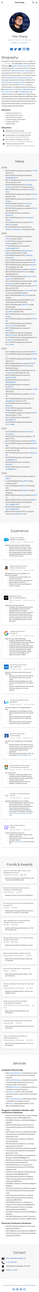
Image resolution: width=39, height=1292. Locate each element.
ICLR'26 (32, 262)
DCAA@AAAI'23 (11, 469)
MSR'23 (8, 479)
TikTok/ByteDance (24, 92)
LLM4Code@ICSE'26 (12, 248)
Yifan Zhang (19, 2)
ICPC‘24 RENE (10, 424)
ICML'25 (33, 352)
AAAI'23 (33, 500)
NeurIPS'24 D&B (11, 377)
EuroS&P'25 (9, 312)
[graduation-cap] (20, 50)
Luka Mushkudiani (15, 1099)
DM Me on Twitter (12, 1270)
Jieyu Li (11, 1092)
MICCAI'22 (24, 490)
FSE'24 (23, 366)
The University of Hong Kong (19, 767)
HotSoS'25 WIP (10, 326)
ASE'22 (23, 486)
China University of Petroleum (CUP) (13, 82)
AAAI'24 (33, 441)
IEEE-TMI (28, 755)
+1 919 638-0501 (11, 1262)
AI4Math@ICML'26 (12, 178)
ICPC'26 (8, 239)
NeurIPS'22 (24, 481)
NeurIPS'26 (9, 215)
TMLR (34, 260)
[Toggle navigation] (2, 2)
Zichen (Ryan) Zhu (15, 1073)
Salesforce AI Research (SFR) (20, 66)
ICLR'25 (32, 363)
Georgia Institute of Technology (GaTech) (18, 78)
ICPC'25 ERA (10, 344)
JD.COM (12, 795)
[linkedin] (28, 50)
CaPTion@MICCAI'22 (12, 504)
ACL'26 (34, 194)
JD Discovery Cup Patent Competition (20, 813)
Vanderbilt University (19, 514)
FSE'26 (34, 208)
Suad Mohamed (14, 1080)
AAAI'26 (8, 243)
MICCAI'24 (9, 405)
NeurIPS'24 (9, 387)
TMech (34, 359)
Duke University (15, 735)
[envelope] (11, 50)
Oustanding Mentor (18, 841)
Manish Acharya (14, 1087)
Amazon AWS (21, 89)
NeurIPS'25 (9, 330)
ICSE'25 (23, 295)
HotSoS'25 (24, 304)
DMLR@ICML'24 (11, 382)
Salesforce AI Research (13, 229)
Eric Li (11, 1103)
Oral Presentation (29, 180)
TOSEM (34, 171)
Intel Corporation (7, 92)
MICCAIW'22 (21, 755)
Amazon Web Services (17, 568)
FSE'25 (23, 272)
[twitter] (15, 50)
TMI (33, 436)
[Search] (33, 2)
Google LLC (9, 340)
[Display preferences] (37, 2)
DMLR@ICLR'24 (11, 401)
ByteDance (33, 448)
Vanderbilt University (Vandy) (20, 70)
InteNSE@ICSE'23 (11, 460)
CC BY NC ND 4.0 (31, 1285)
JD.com (22, 85)
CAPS (32, 300)
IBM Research (31, 89)
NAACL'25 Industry (12, 335)
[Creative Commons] (19, 1289)
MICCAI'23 (9, 464)
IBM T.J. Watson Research (17, 598)
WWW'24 (8, 410)
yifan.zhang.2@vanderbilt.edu (16, 1258)
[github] (24, 50)
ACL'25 (34, 286)
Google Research (8, 89)
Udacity (12, 827)
